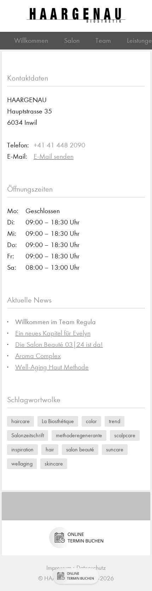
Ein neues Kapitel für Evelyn (52, 333)
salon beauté (80, 449)
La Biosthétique (58, 421)
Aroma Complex (38, 356)
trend (114, 421)
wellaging (22, 463)
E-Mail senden (54, 156)
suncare (114, 449)
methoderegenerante (79, 435)
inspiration (22, 449)
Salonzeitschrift (27, 435)
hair (50, 449)
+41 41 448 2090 (59, 145)
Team (103, 40)
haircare (20, 421)
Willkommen (31, 40)
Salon (72, 40)
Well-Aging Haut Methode (52, 367)
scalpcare (124, 435)
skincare (54, 463)
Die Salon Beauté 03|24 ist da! (59, 344)
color (91, 421)
